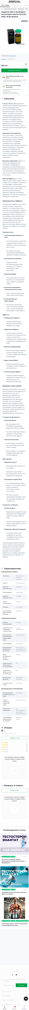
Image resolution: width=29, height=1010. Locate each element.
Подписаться (21, 985)
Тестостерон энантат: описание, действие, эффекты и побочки (14, 893)
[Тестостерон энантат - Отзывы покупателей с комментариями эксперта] (14, 908)
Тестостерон (21, 8)
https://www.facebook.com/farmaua (12, 974)
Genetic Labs (13, 55)
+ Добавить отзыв (14, 738)
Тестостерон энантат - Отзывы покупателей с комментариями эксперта (14, 924)
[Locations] (24, 2)
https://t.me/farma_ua (16, 974)
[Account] (27, 2)
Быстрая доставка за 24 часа (15, 77)
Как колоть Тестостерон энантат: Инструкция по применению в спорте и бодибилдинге (13, 861)
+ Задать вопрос (14, 790)
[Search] (5, 2)
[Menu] (2, 2)
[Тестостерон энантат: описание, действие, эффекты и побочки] (14, 877)
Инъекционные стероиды (10, 8)
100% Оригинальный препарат (13, 86)
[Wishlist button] (26, 64)
